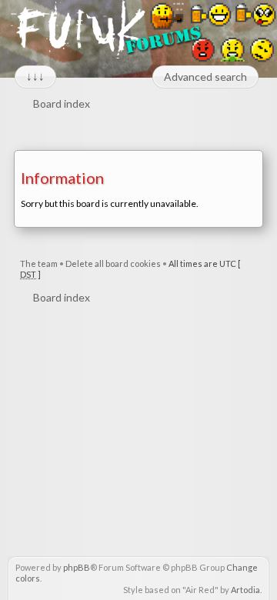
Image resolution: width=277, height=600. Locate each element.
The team (39, 263)
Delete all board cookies (113, 263)
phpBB (76, 567)
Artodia (245, 590)
